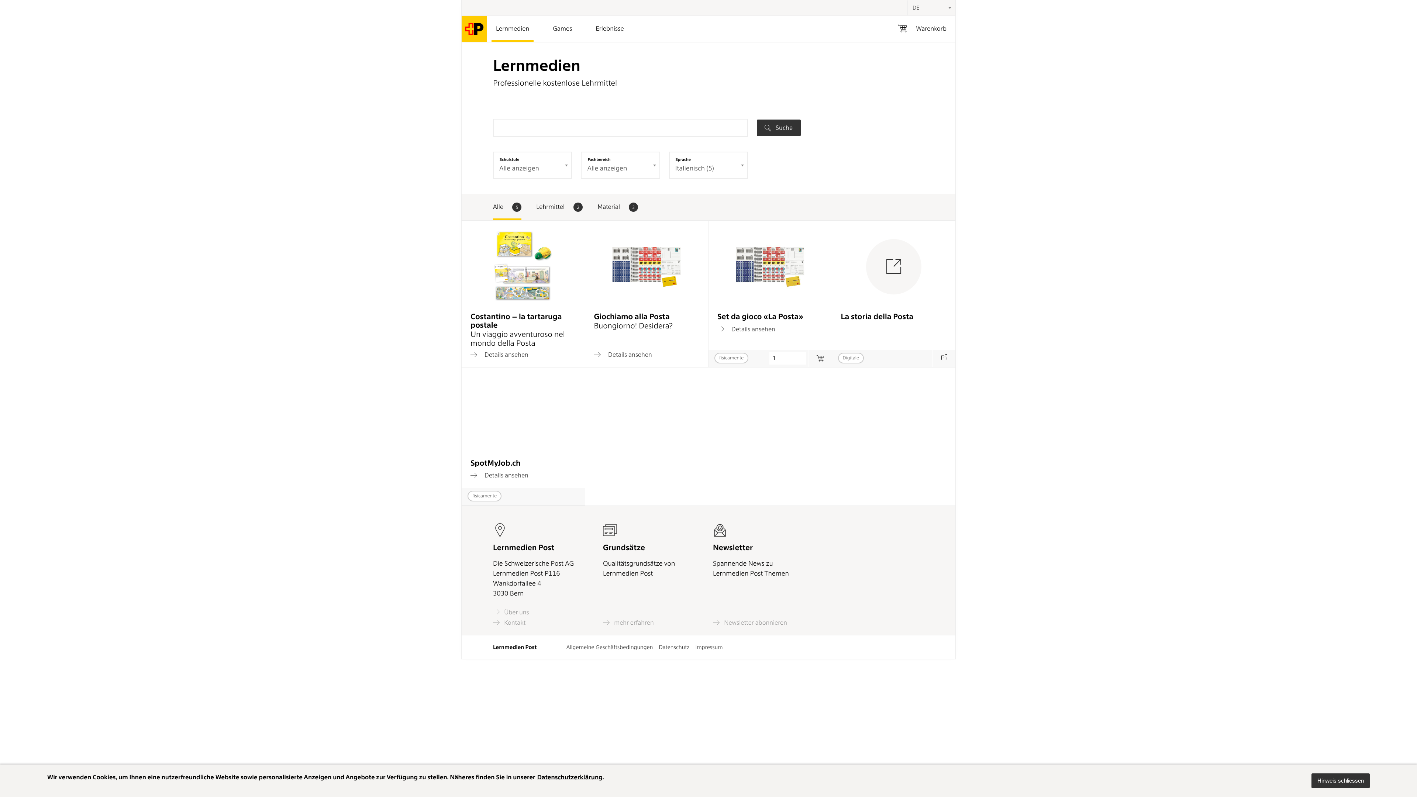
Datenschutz (674, 647)
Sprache (683, 159)
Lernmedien (512, 28)
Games (562, 28)
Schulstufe (510, 159)
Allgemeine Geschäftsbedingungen (609, 647)
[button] (1340, 780)
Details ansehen (505, 354)
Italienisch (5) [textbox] (694, 168)
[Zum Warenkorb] (820, 358)
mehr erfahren (633, 622)
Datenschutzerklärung (570, 777)
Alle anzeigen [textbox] (519, 168)
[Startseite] (474, 29)
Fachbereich (598, 159)
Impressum (709, 647)
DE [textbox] (916, 7)
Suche (783, 127)
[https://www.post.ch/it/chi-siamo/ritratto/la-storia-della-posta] (944, 358)
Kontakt (514, 622)
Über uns (516, 612)
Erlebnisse (610, 28)
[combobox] (931, 7)
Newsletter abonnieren (755, 622)
